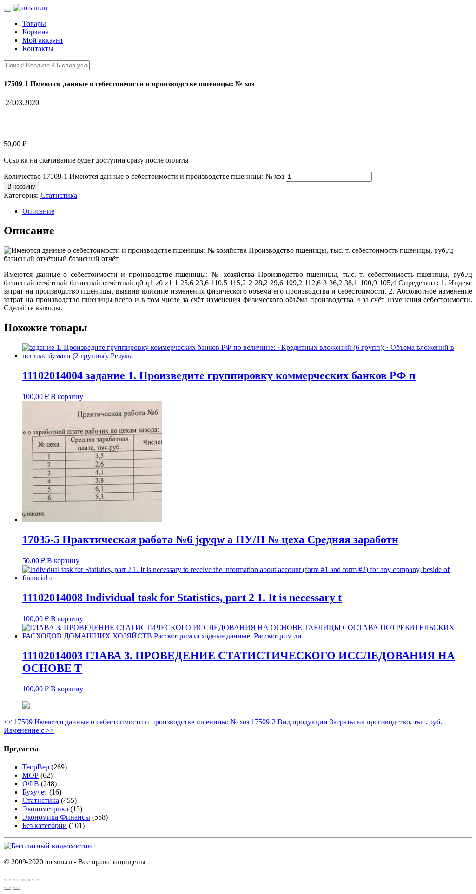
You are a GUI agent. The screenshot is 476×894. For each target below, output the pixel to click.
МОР (30, 775)
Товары (34, 23)
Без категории (44, 825)
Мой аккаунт (42, 40)
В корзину (21, 186)
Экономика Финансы (56, 817)
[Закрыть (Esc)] (7, 880)
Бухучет (34, 792)
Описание (38, 211)
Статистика (58, 195)
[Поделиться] (16, 880)
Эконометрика (45, 809)
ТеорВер (35, 767)
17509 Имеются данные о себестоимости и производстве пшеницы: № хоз (126, 722)
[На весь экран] (26, 880)
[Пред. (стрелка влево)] (7, 888)
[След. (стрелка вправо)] (16, 888)
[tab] (247, 211)
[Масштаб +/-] (35, 880)
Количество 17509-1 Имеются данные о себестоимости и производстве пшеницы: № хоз (144, 176)
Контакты (37, 49)
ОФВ (30, 784)
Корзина (35, 32)
